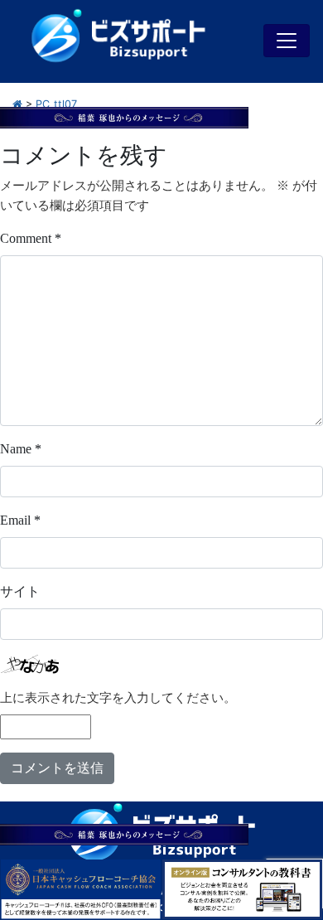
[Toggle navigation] (286, 40)
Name (20, 449)
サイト (20, 591)
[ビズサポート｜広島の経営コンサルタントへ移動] (17, 104)
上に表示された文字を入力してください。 (118, 698)
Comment (30, 238)
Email (20, 520)
